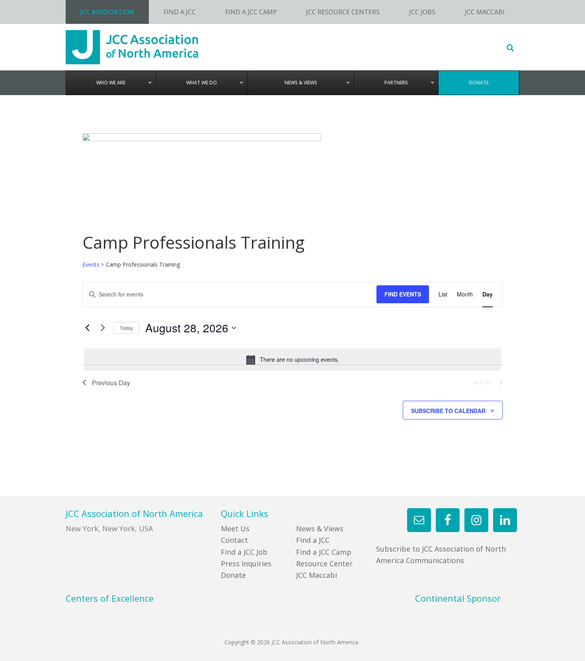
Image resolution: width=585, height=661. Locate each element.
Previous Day (111, 382)
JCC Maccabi (316, 575)
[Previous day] (87, 328)
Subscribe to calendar (448, 411)
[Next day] (102, 328)
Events (90, 264)
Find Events (402, 294)
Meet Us (235, 528)
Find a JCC (313, 540)
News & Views (319, 528)
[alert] (292, 360)
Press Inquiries (246, 563)
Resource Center (324, 563)
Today (126, 327)
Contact (234, 540)
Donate (233, 575)
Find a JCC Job (244, 552)
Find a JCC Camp (323, 552)
